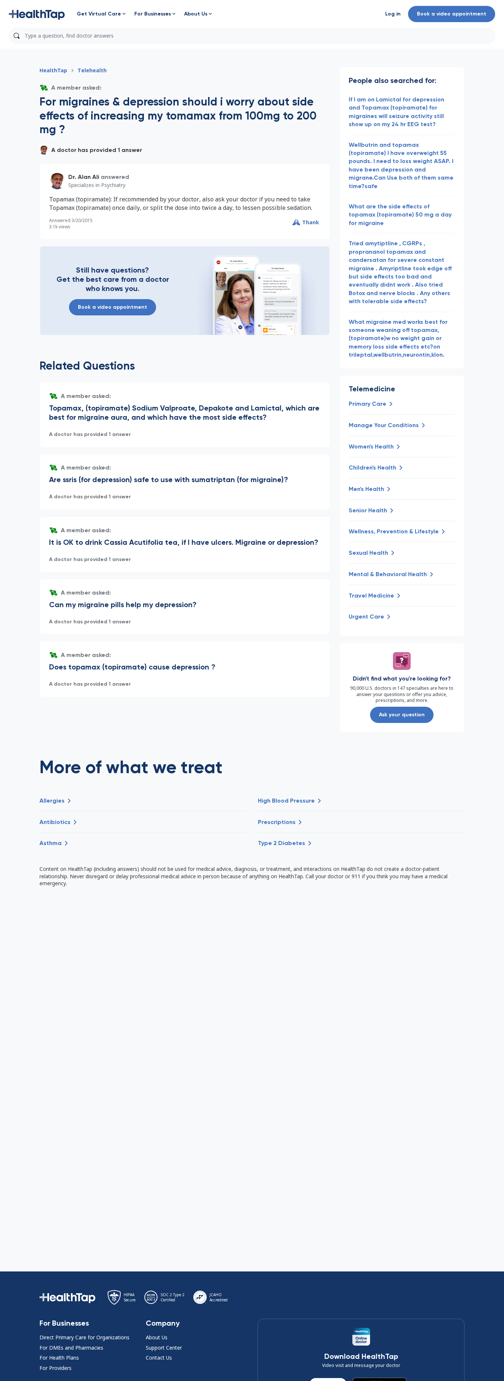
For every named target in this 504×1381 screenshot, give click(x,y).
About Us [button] (157, 1337)
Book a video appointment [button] (451, 14)
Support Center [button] (164, 1347)
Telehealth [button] (92, 70)
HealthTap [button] (53, 70)
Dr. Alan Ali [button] (83, 176)
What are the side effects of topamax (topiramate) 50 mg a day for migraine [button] (400, 214)
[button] (37, 14)
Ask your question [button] (402, 715)
